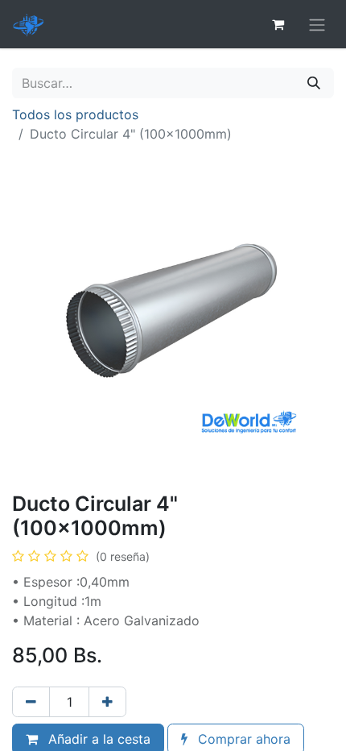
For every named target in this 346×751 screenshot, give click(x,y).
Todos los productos (75, 114)
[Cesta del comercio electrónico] (278, 24)
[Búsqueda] (314, 83)
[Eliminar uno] (31, 702)
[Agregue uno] (107, 702)
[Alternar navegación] (317, 24)
